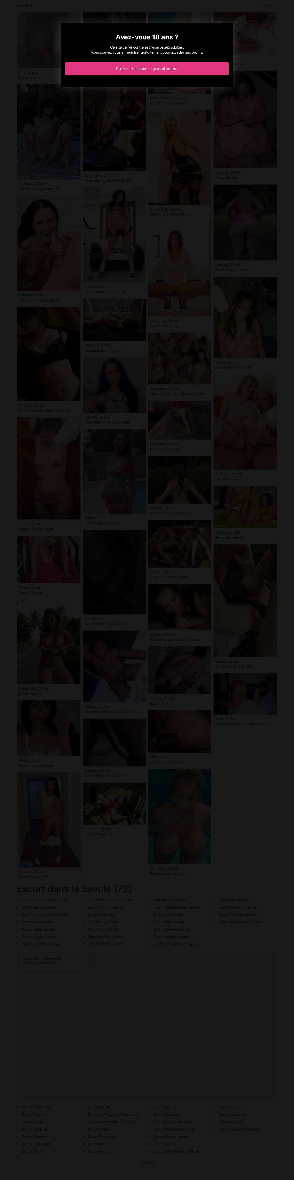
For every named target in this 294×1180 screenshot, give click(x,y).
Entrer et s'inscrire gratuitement (147, 68)
